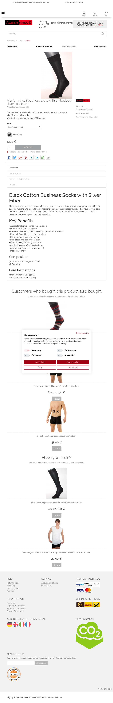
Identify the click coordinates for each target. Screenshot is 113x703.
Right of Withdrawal (16, 606)
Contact (10, 591)
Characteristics (15, 173)
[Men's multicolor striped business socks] (56, 317)
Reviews (12, 185)
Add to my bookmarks (84, 110)
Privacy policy (82, 333)
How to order (13, 588)
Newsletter (46, 586)
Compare (79, 106)
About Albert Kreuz (49, 583)
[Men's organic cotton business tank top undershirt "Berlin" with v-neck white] (56, 533)
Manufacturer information (19, 179)
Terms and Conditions (16, 608)
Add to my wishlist (83, 113)
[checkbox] (27, 350)
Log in (84, 15)
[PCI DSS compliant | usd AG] (14, 674)
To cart (29, 147)
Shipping (11, 586)
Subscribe (41, 663)
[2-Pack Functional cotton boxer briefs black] (56, 416)
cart (106, 15)
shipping (108, 689)
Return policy (13, 583)
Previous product (44, 47)
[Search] (103, 33)
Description (13, 168)
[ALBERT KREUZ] (18, 22)
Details (56, 399)
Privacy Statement (15, 611)
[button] (9, 157)
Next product (100, 46)
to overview (12, 47)
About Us (11, 603)
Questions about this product (87, 117)
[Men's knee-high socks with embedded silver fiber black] (56, 483)
